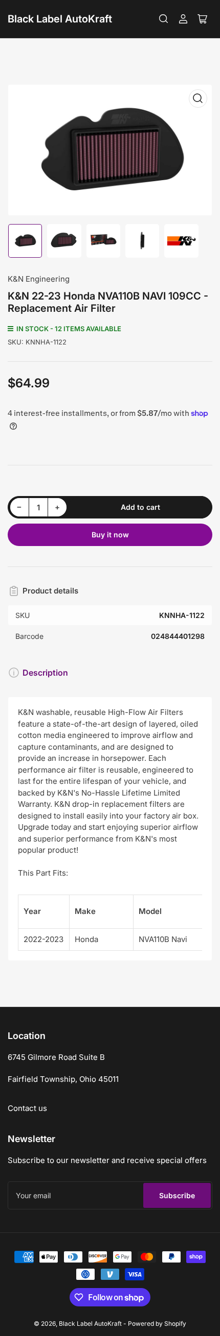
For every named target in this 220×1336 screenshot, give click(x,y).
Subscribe (177, 1195)
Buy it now (110, 534)
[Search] (163, 19)
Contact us (27, 1108)
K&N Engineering (39, 279)
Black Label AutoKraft (60, 19)
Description (45, 672)
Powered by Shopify (157, 1323)
